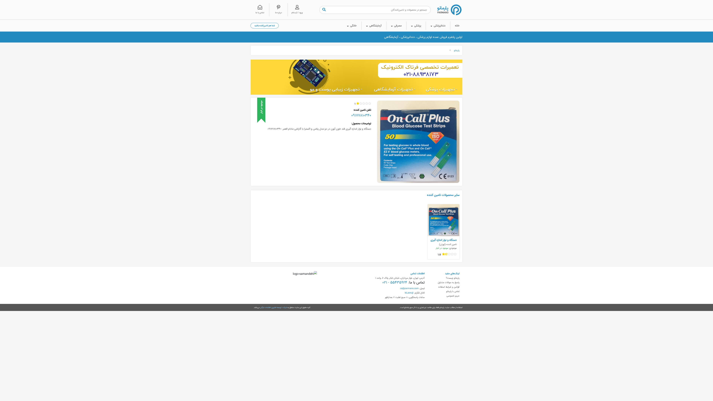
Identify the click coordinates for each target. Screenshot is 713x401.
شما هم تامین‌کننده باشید (264, 25)
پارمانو (456, 50)
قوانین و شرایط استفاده (448, 287)
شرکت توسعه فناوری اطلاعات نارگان (273, 307)
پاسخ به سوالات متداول (448, 282)
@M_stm (409, 293)
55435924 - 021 (394, 282)
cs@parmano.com (409, 288)
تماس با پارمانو (452, 291)
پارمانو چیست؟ (452, 278)
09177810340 (361, 115)
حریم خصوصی (453, 296)
